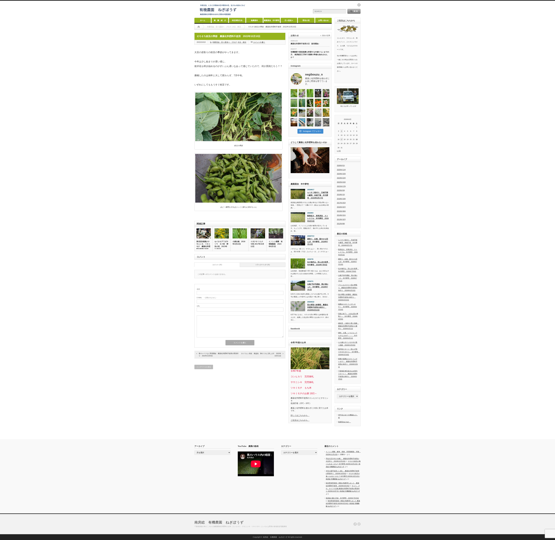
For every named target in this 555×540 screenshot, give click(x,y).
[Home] (198, 27)
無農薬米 (254, 20)
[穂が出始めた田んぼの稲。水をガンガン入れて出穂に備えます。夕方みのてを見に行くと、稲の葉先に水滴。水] (294, 103)
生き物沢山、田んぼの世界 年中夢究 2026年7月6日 (318, 263)
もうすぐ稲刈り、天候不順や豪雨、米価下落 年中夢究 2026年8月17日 (317, 195)
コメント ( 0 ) (217, 265)
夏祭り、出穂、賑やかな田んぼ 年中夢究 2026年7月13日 (317, 241)
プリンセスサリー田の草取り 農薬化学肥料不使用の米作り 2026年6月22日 (347, 287)
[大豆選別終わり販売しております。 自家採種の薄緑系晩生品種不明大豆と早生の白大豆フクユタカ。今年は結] (318, 112)
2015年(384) (341, 211)
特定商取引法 (237, 20)
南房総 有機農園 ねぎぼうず (219, 522)
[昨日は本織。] (318, 93)
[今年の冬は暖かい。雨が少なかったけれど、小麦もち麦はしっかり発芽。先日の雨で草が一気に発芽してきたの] (318, 122)
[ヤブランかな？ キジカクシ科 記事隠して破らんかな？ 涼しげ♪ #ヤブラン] (302, 93)
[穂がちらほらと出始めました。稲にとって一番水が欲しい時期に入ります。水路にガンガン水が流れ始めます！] (302, 103)
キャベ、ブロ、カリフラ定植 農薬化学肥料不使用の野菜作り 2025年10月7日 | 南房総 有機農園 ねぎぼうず (343, 488)
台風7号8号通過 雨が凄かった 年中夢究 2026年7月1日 (317, 287)
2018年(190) (341, 199)
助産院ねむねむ (344, 422)
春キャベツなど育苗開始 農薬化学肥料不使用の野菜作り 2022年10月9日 (218, 354)
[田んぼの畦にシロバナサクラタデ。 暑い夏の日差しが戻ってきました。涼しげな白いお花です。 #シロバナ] (310, 103)
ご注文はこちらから (300, 420)
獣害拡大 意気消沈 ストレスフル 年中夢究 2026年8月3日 (318, 218)
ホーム (202, 20)
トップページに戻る (204, 367)
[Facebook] (355, 524)
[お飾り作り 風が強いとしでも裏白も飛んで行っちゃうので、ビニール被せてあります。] (302, 122)
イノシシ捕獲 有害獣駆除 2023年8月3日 (276, 243)
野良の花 (306, 20)
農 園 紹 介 (220, 20)
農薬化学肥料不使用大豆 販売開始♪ (305, 44)
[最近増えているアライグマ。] (310, 122)
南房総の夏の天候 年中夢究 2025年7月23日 (342, 498)
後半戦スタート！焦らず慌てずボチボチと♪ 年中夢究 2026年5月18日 (349, 351)
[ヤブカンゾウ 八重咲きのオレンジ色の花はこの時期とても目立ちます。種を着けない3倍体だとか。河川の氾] (294, 112)
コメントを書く (259, 42)
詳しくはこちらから (300, 415)
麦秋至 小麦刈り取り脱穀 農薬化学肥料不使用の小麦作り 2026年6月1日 (348, 325)
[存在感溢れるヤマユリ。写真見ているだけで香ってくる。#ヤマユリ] (326, 103)
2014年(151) (341, 215)
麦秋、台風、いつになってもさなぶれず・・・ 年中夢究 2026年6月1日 (347, 335)
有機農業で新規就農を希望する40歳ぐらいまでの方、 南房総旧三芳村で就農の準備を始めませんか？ (310, 54)
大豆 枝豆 (242, 42)
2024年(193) (341, 174)
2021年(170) (341, 186)
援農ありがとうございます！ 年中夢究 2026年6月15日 (347, 306)
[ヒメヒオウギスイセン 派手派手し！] (318, 103)
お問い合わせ (323, 20)
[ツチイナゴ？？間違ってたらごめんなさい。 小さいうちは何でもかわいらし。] (294, 93)
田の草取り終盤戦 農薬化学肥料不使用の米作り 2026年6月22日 (317, 307)
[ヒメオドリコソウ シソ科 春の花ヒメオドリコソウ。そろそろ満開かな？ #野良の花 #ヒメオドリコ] (310, 112)
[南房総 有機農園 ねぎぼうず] (222, 15)
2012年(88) (341, 223)
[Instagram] (359, 524)
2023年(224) (341, 178)
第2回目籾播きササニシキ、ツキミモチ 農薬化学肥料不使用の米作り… (203, 246)
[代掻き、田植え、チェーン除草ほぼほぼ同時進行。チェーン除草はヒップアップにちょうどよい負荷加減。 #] (302, 112)
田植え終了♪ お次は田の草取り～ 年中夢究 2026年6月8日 (348, 316)
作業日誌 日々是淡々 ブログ (224, 42)
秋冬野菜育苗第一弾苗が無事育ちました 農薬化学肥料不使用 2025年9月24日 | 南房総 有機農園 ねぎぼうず (343, 503)
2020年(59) (341, 190)
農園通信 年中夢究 (272, 20)
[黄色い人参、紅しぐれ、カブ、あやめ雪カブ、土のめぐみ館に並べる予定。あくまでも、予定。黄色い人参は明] (326, 112)
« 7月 (339, 151)
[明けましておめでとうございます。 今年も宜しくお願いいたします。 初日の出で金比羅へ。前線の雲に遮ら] (294, 122)
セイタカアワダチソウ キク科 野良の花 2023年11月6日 (221, 245)
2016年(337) (341, 207)
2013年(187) (341, 219)
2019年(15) (341, 194)
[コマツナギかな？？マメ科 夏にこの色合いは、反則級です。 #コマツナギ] (326, 93)
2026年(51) (341, 165)
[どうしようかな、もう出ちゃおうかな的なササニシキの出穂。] (310, 93)
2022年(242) (341, 182)
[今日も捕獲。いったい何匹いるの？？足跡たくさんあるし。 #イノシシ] (326, 122)
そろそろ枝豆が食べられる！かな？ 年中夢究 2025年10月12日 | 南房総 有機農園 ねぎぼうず (343, 463)
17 (341, 139)
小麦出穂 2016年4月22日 (239, 242)
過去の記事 (326, 35)
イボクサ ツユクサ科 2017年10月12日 (257, 243)
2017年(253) (341, 203)
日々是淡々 (289, 20)
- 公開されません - (207, 297)
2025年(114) (341, 170)
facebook (359, 5)
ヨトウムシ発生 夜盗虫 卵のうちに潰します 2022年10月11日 (261, 354)
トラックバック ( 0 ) (262, 265)
